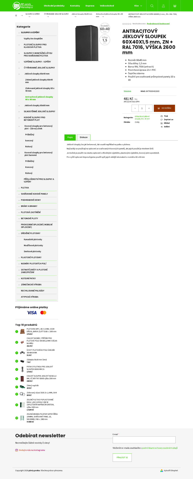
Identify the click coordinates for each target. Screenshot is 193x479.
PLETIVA (25, 187)
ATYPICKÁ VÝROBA (29, 296)
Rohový (28, 146)
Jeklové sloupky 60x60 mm (37, 105)
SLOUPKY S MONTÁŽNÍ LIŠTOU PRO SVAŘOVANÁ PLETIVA (38, 54)
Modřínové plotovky (33, 245)
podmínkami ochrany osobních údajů (160, 448)
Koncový (29, 167)
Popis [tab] (70, 137)
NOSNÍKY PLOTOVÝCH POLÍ (33, 263)
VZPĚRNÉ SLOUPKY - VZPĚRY (37, 61)
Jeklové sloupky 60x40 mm (37, 73)
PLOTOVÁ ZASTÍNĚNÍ (31, 212)
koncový (29, 140)
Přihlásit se (122, 457)
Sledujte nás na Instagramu (32, 450)
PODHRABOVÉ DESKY (31, 200)
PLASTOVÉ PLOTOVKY (31, 257)
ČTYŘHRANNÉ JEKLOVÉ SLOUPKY (39, 67)
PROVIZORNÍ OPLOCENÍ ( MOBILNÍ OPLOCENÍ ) (36, 226)
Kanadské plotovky (33, 239)
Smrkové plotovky (32, 251)
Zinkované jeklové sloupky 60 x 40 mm (39, 89)
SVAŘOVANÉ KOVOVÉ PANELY (34, 193)
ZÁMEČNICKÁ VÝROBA (31, 284)
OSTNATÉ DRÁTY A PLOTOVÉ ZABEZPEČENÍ (34, 271)
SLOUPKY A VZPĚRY (30, 32)
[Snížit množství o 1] (135, 108)
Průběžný (29, 134)
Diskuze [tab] (83, 137)
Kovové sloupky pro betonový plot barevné (38, 154)
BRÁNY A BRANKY (29, 206)
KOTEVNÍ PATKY (28, 278)
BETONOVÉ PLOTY (29, 218)
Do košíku (166, 108)
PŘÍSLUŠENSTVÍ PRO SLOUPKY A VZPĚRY (39, 180)
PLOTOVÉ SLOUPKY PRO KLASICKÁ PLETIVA (35, 46)
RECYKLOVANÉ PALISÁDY (32, 290)
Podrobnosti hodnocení (158, 23)
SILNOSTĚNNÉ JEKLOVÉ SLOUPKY (39, 111)
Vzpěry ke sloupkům (33, 38)
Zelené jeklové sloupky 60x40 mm (39, 81)
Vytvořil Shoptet (171, 470)
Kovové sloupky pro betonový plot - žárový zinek (38, 127)
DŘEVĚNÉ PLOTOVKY (30, 233)
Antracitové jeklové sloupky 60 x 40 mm (39, 98)
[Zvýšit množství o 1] (148, 108)
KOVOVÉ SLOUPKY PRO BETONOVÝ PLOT (34, 119)
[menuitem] (54, 5)
